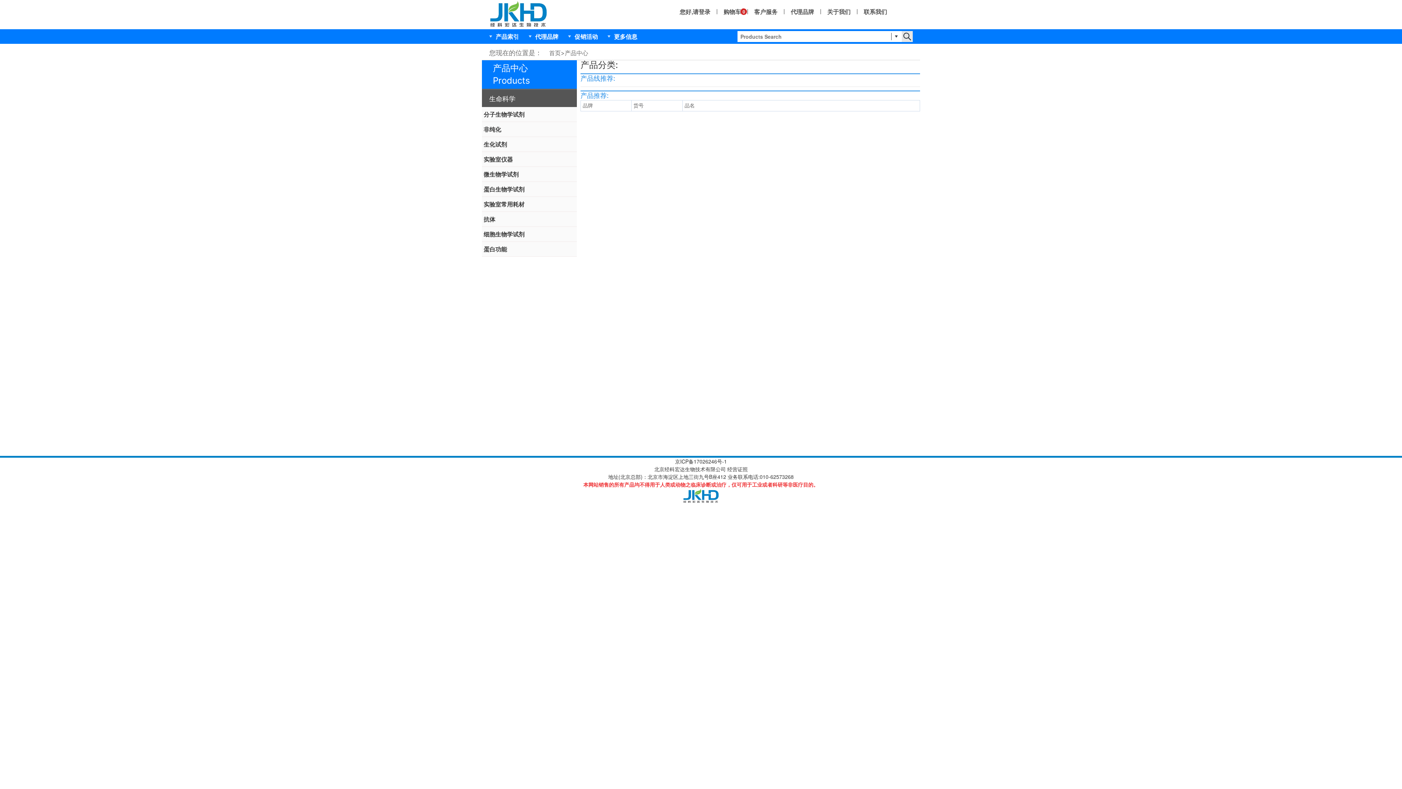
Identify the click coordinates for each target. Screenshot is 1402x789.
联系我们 (875, 11)
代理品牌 (802, 11)
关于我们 (839, 11)
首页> (557, 53)
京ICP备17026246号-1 (701, 461)
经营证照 (737, 469)
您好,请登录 (695, 11)
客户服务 (766, 11)
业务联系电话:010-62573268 (761, 476)
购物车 (732, 11)
